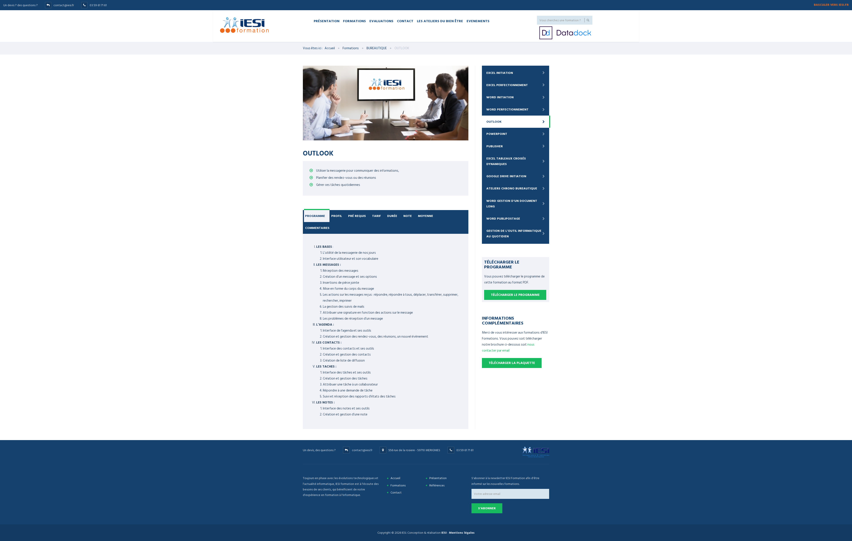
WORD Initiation (500, 97)
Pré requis (357, 215)
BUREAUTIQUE (377, 48)
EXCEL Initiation (499, 72)
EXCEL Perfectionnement (507, 85)
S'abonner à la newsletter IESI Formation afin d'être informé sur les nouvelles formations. (505, 481)
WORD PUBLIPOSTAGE (503, 218)
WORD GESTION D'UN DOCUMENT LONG (511, 203)
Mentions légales (462, 532)
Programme (315, 215)
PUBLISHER (494, 146)
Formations (354, 21)
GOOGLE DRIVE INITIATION (506, 176)
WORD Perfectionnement (507, 109)
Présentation (326, 21)
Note (407, 215)
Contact (405, 21)
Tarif (376, 215)
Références (436, 485)
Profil (336, 215)
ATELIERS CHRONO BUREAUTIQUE (511, 188)
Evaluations (381, 21)
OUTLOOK (493, 121)
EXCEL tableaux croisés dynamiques (506, 161)
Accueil (330, 48)
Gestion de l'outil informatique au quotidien (513, 233)
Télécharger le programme (515, 295)
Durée (392, 215)
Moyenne (425, 215)
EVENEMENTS (478, 21)
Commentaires (317, 227)
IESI (444, 532)
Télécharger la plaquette (512, 363)
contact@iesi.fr (63, 5)
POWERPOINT (496, 133)
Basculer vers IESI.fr (831, 4)
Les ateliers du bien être (440, 21)
